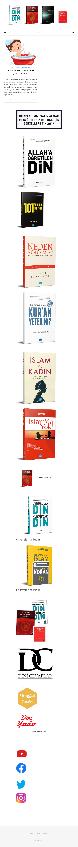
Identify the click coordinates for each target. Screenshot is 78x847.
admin (9, 100)
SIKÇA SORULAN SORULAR (20, 68)
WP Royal (31, 833)
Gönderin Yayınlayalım (39, 731)
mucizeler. (43, 477)
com (49, 477)
